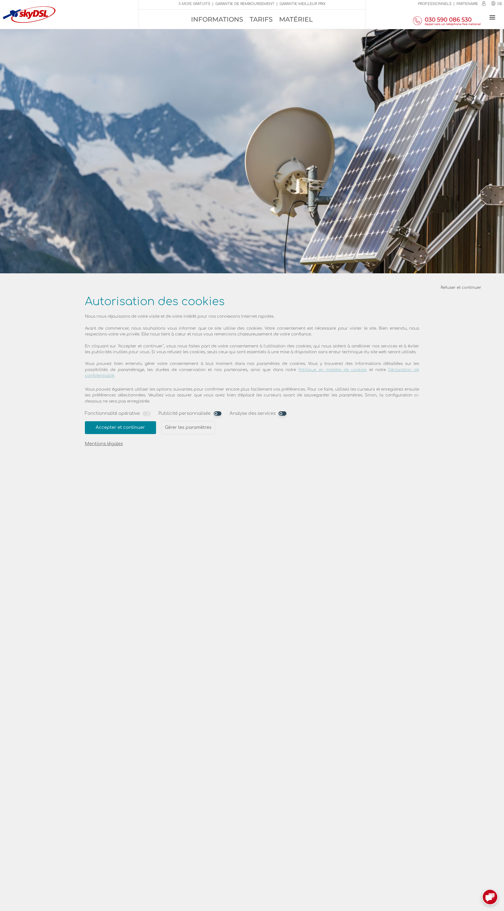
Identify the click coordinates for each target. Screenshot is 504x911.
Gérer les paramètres (188, 427)
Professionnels (435, 4)
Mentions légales (104, 443)
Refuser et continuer (461, 287)
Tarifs (261, 19)
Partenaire (467, 4)
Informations (217, 19)
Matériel (296, 19)
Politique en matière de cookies (332, 370)
